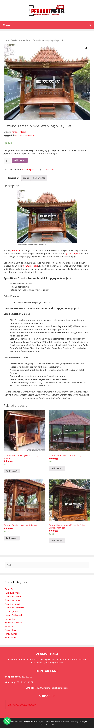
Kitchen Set (10, 618)
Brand (26, 178)
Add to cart (20, 160)
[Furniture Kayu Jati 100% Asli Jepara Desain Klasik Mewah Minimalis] (47, 10)
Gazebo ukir (48, 169)
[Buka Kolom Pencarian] (90, 25)
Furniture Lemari (13, 600)
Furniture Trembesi (14, 607)
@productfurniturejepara (22, 704)
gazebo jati (15, 250)
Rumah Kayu (11, 637)
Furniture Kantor (13, 596)
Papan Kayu (11, 630)
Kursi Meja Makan (14, 622)
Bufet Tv (9, 589)
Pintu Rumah (11, 633)
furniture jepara (30, 265)
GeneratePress (47, 724)
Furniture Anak (12, 592)
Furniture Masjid (13, 604)
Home (6, 40)
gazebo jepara (73, 253)
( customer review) (24, 135)
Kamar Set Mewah (13, 615)
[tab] (13, 178)
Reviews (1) (39, 178)
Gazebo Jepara (17, 40)
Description (13, 178)
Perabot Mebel (19, 131)
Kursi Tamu (10, 626)
